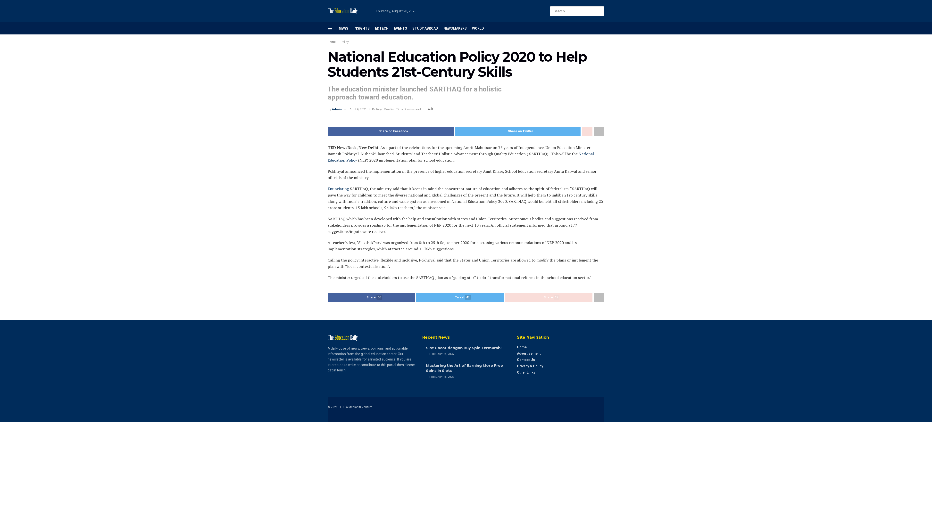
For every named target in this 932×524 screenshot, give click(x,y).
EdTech (382, 28)
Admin (337, 109)
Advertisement (529, 353)
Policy (345, 42)
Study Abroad (425, 28)
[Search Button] (599, 11)
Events (400, 28)
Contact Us (526, 360)
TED (341, 407)
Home (332, 42)
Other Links (526, 372)
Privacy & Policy (530, 366)
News (343, 28)
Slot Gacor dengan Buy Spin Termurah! (463, 347)
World (478, 28)
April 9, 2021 (358, 109)
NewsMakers (455, 28)
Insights (362, 28)
